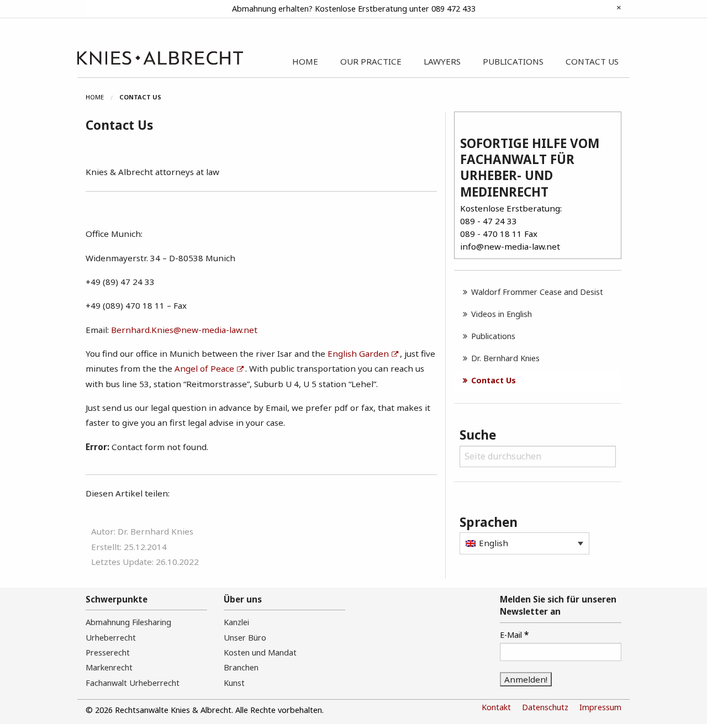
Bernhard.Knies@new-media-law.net (184, 329)
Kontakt (496, 707)
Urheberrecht (111, 637)
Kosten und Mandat (260, 652)
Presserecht (108, 652)
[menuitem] (102, 97)
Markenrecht (109, 667)
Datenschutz (545, 707)
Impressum (600, 707)
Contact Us (493, 380)
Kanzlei (236, 622)
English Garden (358, 353)
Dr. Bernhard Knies (505, 358)
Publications (493, 336)
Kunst (234, 683)
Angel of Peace (204, 368)
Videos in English (501, 314)
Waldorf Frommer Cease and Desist (537, 292)
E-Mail (514, 634)
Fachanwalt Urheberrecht (133, 683)
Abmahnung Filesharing (128, 622)
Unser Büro (245, 637)
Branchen (241, 667)
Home (95, 97)
